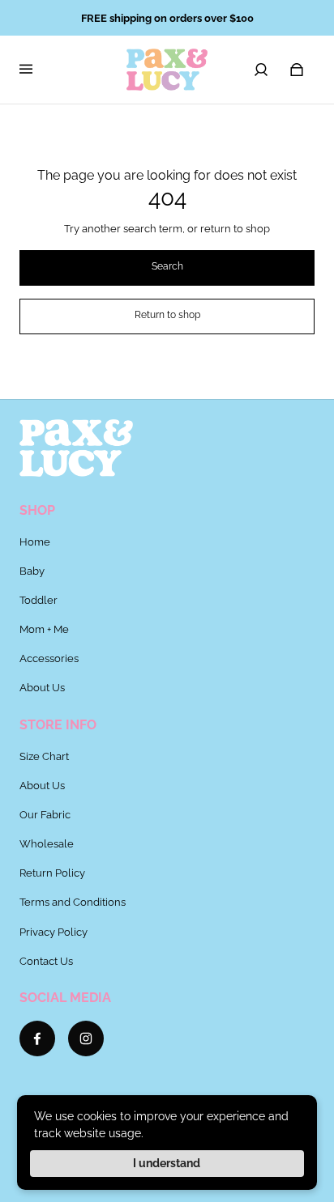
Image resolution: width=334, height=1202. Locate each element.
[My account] (261, 69)
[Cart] (297, 69)
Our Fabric (45, 814)
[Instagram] (86, 1038)
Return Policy (52, 872)
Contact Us (46, 960)
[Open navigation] (37, 69)
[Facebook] (37, 1038)
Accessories (49, 658)
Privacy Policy (53, 931)
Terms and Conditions (72, 901)
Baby (32, 570)
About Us (42, 687)
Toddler (38, 599)
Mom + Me (44, 628)
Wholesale (46, 843)
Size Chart (44, 756)
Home (34, 541)
